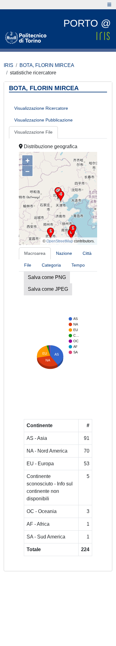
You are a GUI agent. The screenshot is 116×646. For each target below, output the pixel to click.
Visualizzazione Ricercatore (41, 108)
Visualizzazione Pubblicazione (43, 119)
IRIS (8, 65)
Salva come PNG (47, 277)
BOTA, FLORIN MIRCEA (46, 65)
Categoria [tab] (51, 265)
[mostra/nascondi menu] (109, 5)
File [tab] (27, 265)
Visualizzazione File (33, 132)
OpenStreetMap (59, 241)
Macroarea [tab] (34, 253)
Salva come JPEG (48, 289)
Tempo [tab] (78, 265)
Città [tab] (87, 253)
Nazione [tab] (64, 253)
